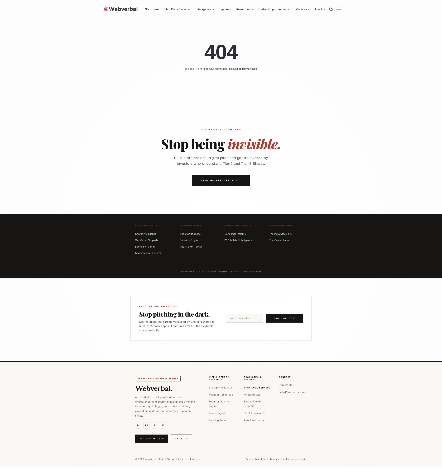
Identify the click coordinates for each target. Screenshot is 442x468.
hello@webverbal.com (292, 392)
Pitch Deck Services (257, 387)
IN (138, 425)
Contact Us (285, 384)
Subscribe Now (284, 318)
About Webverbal (254, 420)
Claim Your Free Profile (221, 180)
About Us (181, 438)
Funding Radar (218, 420)
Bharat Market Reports (148, 253)
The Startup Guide (190, 234)
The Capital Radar (279, 240)
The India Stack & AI (280, 234)
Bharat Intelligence (146, 234)
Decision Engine (189, 240)
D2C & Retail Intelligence (238, 240)
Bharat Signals (217, 413)
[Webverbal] (121, 9)
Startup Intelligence (221, 387)
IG (163, 425)
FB (146, 425)
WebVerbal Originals (146, 240)
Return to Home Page (243, 68)
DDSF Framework (254, 413)
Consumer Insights (235, 234)
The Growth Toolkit (191, 246)
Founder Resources (221, 394)
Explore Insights (152, 438)
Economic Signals (145, 246)
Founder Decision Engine (219, 403)
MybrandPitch (252, 394)
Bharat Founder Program (253, 403)
